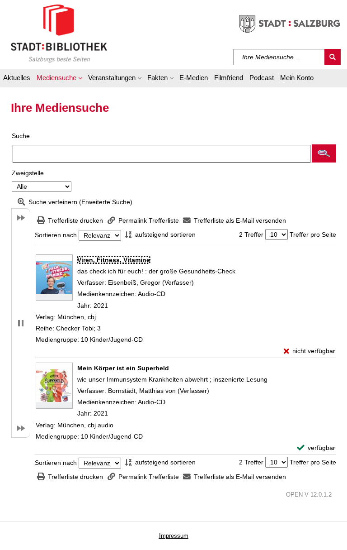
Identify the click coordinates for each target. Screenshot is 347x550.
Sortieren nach (56, 235)
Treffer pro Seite (313, 234)
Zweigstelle (28, 173)
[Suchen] (332, 57)
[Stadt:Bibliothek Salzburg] (59, 33)
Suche (21, 135)
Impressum (173, 535)
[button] (59, 79)
